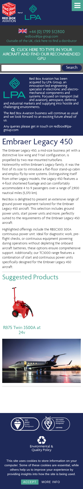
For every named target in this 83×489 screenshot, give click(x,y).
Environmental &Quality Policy (41, 448)
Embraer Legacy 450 (37, 142)
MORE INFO (51, 482)
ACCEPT (29, 482)
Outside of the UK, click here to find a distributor (41, 41)
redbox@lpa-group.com (41, 37)
